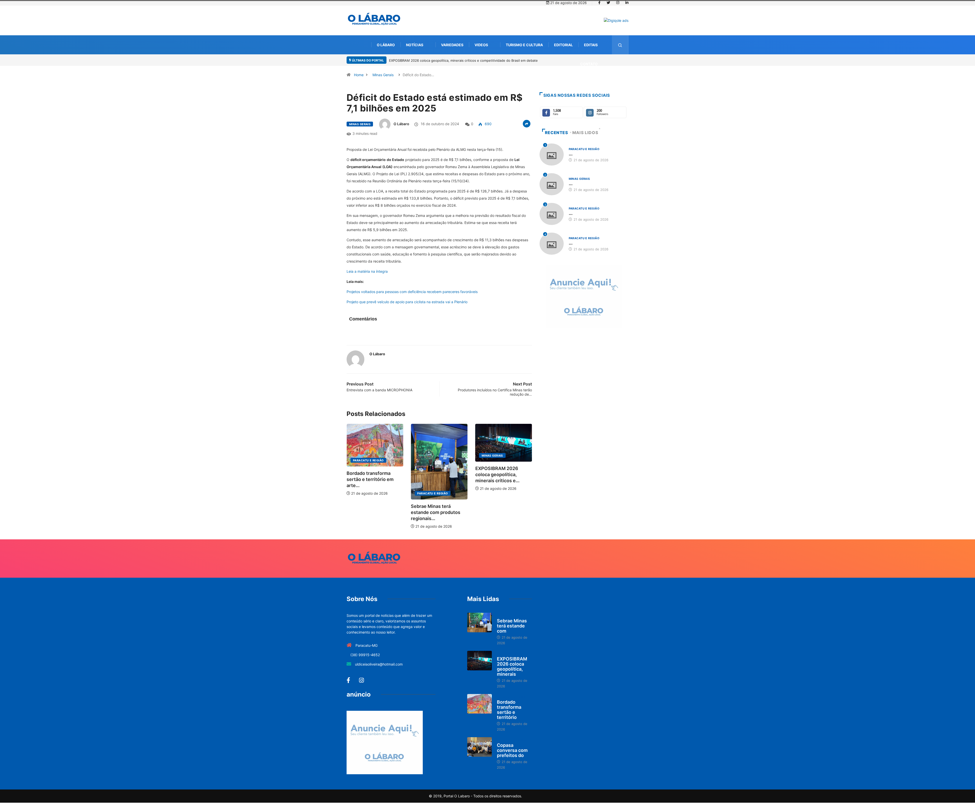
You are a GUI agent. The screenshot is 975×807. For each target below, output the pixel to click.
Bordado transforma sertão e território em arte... (355, 479)
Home (359, 75)
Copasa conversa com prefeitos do (512, 750)
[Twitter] (608, 3)
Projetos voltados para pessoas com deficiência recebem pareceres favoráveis (412, 291)
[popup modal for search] (620, 44)
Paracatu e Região (354, 460)
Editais (591, 45)
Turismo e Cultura (524, 45)
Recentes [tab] (556, 132)
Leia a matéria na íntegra (367, 271)
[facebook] (599, 3)
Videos (481, 45)
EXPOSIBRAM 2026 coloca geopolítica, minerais (512, 666)
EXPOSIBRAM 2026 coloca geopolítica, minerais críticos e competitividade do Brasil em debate (463, 60)
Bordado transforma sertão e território (509, 709)
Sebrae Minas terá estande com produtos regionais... (421, 512)
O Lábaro (386, 45)
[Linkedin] (626, 3)
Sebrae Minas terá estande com (512, 626)
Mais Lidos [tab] (585, 132)
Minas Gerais (383, 75)
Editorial (563, 45)
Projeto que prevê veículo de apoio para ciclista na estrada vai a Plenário (407, 302)
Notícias (414, 45)
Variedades (452, 45)
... (571, 153)
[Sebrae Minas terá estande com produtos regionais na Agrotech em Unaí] (479, 623)
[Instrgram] (617, 3)
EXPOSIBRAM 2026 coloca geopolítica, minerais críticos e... (483, 474)
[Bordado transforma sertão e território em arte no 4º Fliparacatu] (479, 704)
